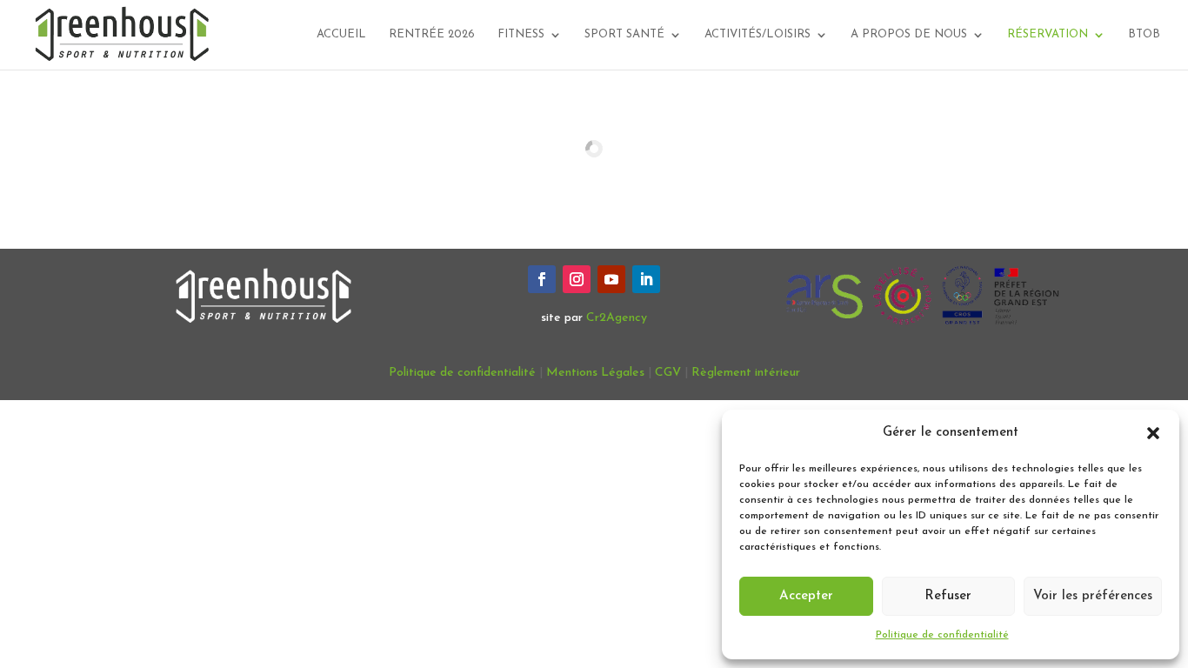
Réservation (1047, 34)
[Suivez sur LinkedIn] (646, 279)
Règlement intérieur (745, 372)
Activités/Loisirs (757, 34)
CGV (668, 372)
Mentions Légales (595, 372)
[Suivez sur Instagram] (577, 279)
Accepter (806, 596)
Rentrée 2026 (432, 34)
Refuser (947, 596)
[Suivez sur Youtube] (611, 279)
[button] (1153, 433)
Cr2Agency (616, 317)
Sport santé (624, 34)
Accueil (341, 34)
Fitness (520, 34)
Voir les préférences (1092, 596)
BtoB (1144, 34)
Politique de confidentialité (942, 635)
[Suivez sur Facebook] (542, 279)
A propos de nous (909, 34)
